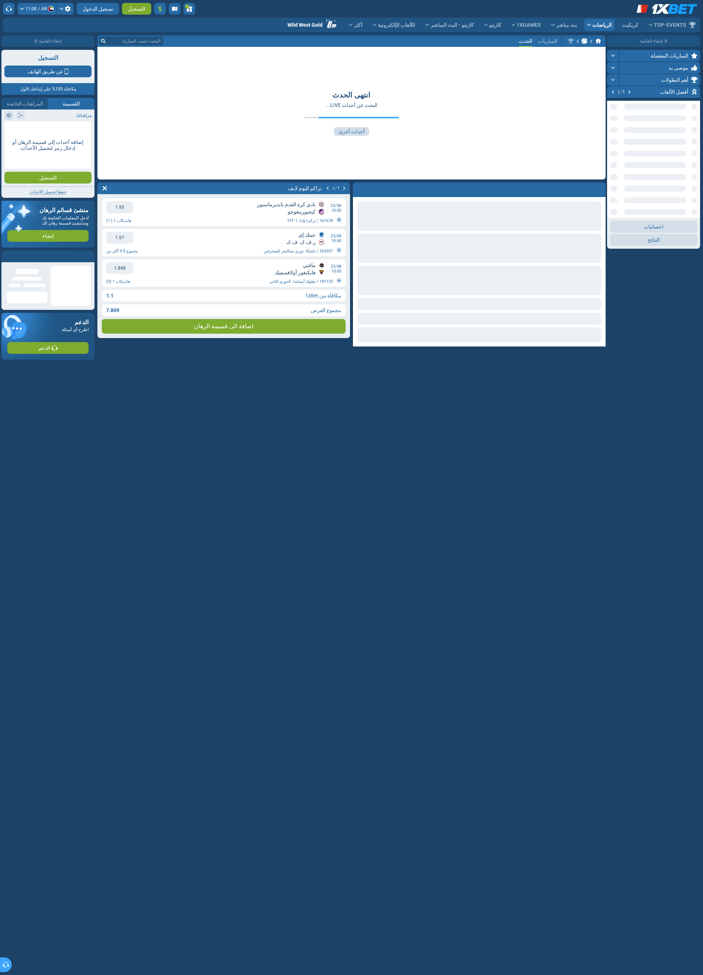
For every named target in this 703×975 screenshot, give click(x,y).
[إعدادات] (65, 9)
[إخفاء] (613, 226)
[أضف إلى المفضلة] (613, 103)
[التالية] (613, 92)
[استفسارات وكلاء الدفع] (175, 9)
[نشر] (613, 56)
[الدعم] (9, 9)
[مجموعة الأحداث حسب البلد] (613, 178)
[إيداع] (160, 9)
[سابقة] (629, 92)
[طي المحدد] (621, 178)
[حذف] (104, 188)
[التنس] (584, 41)
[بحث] (103, 41)
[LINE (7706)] (598, 41)
